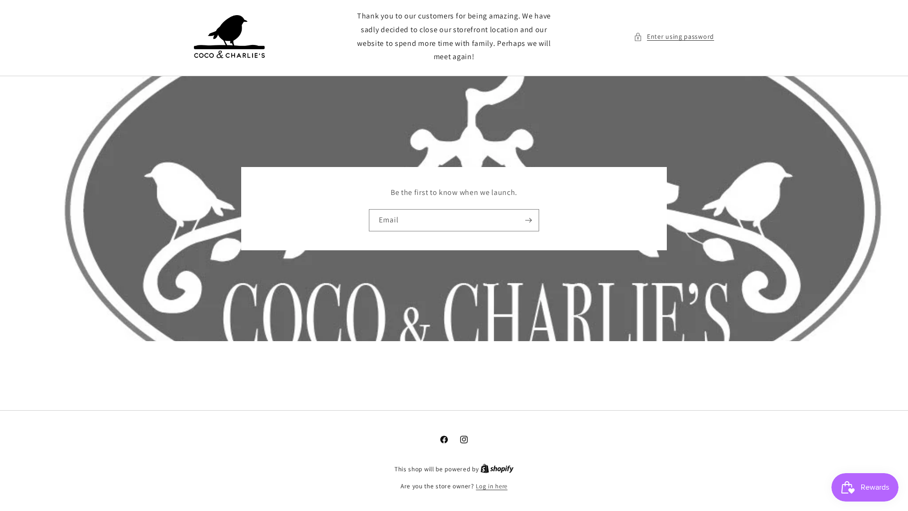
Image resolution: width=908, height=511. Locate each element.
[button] (674, 37)
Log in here (491, 486)
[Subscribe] (528, 220)
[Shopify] (497, 469)
